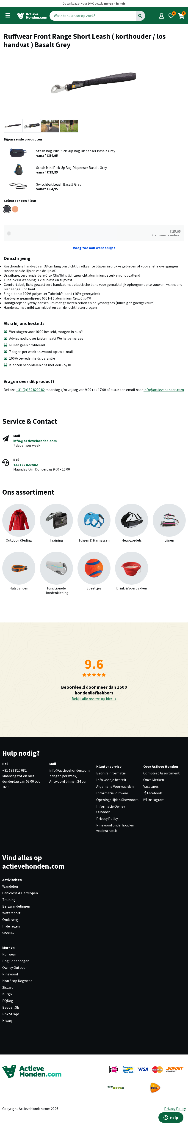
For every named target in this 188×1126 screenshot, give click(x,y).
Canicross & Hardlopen (20, 893)
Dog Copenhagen (15, 960)
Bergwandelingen (16, 906)
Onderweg (10, 919)
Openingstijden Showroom (117, 799)
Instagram (155, 799)
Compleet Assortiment (161, 773)
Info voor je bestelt (111, 779)
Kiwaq (7, 1020)
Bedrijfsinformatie (111, 773)
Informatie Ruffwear (112, 793)
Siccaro (8, 987)
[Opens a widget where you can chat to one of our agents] (170, 1118)
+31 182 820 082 (25, 464)
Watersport (11, 913)
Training (9, 899)
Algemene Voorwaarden (115, 786)
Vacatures (151, 786)
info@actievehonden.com (164, 389)
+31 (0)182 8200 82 (30, 389)
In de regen (11, 926)
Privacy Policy (107, 818)
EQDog (7, 1000)
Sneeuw (8, 933)
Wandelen (10, 886)
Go (140, 15)
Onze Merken (153, 779)
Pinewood (10, 974)
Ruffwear (9, 954)
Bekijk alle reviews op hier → (94, 698)
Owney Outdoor (14, 967)
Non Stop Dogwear (17, 980)
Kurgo (7, 994)
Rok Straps (10, 1014)
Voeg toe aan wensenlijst (94, 247)
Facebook (154, 793)
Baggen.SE (10, 1007)
